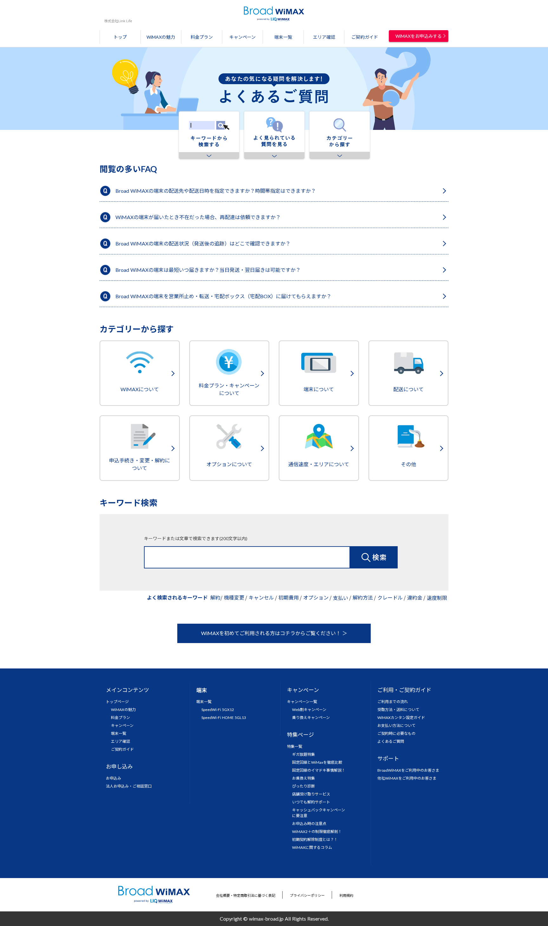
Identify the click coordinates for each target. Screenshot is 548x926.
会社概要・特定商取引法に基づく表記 (245, 895)
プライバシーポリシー (307, 895)
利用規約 (346, 895)
